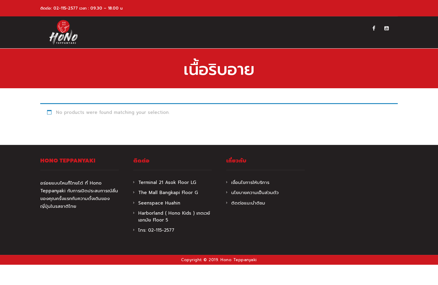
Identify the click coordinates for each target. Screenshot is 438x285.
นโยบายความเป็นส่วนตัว (255, 192)
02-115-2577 (65, 8)
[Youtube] (386, 28)
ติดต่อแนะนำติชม (248, 203)
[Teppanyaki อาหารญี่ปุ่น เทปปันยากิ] (63, 32)
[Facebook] (374, 28)
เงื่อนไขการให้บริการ (250, 182)
